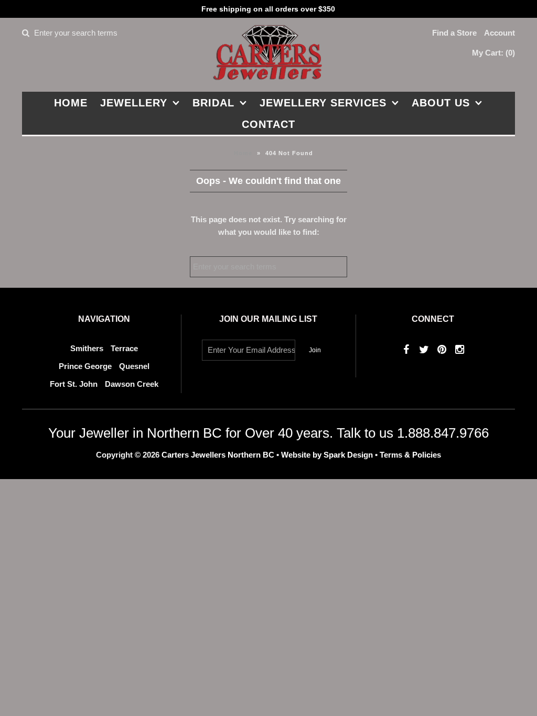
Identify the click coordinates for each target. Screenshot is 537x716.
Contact (268, 124)
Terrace (124, 348)
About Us (441, 103)
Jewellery (133, 103)
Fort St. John (74, 383)
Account (499, 32)
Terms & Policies (410, 454)
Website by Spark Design (328, 454)
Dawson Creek (131, 383)
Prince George (85, 366)
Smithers (86, 348)
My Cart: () (493, 52)
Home (71, 103)
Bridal (213, 103)
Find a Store (454, 32)
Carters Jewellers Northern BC (218, 454)
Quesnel (134, 366)
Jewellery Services (323, 103)
